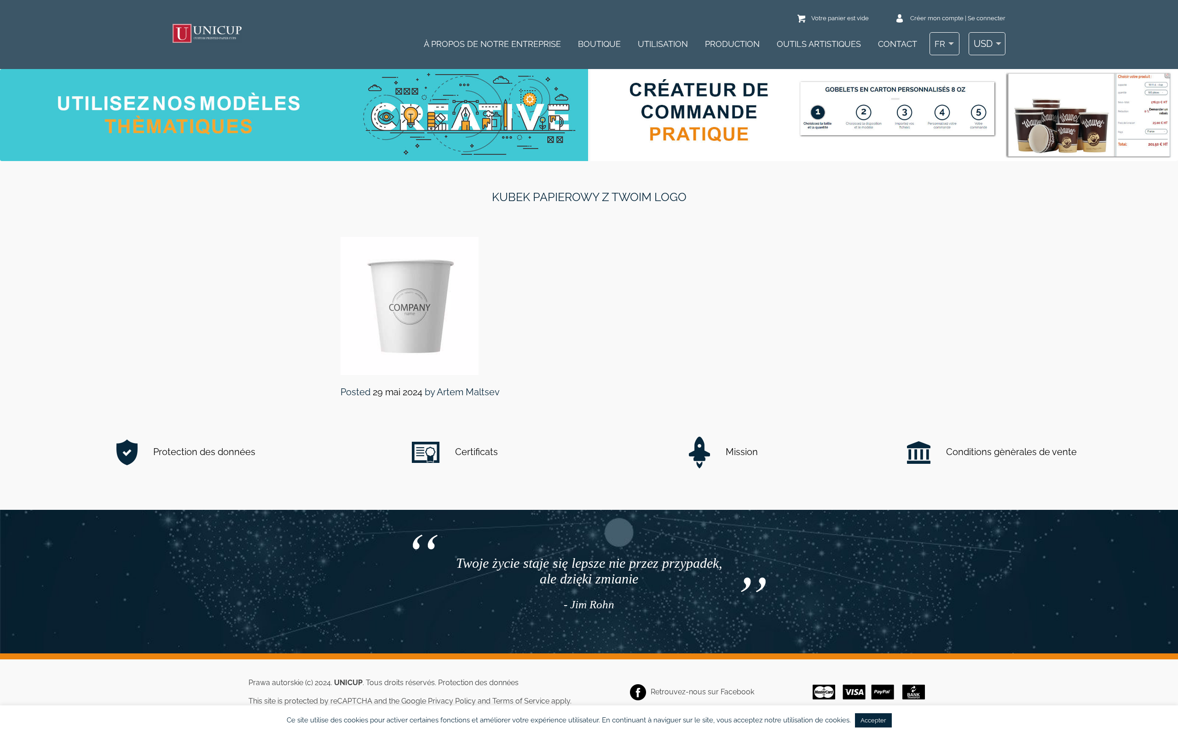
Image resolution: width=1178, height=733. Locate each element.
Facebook (737, 691)
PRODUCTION (732, 44)
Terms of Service (520, 701)
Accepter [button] (873, 720)
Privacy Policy (452, 701)
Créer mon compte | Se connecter (957, 18)
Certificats (475, 451)
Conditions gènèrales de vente (1010, 451)
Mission (740, 451)
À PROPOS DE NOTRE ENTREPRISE (492, 44)
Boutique (599, 44)
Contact (897, 44)
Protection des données (203, 451)
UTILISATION (663, 44)
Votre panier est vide (840, 18)
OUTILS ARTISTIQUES (819, 44)
